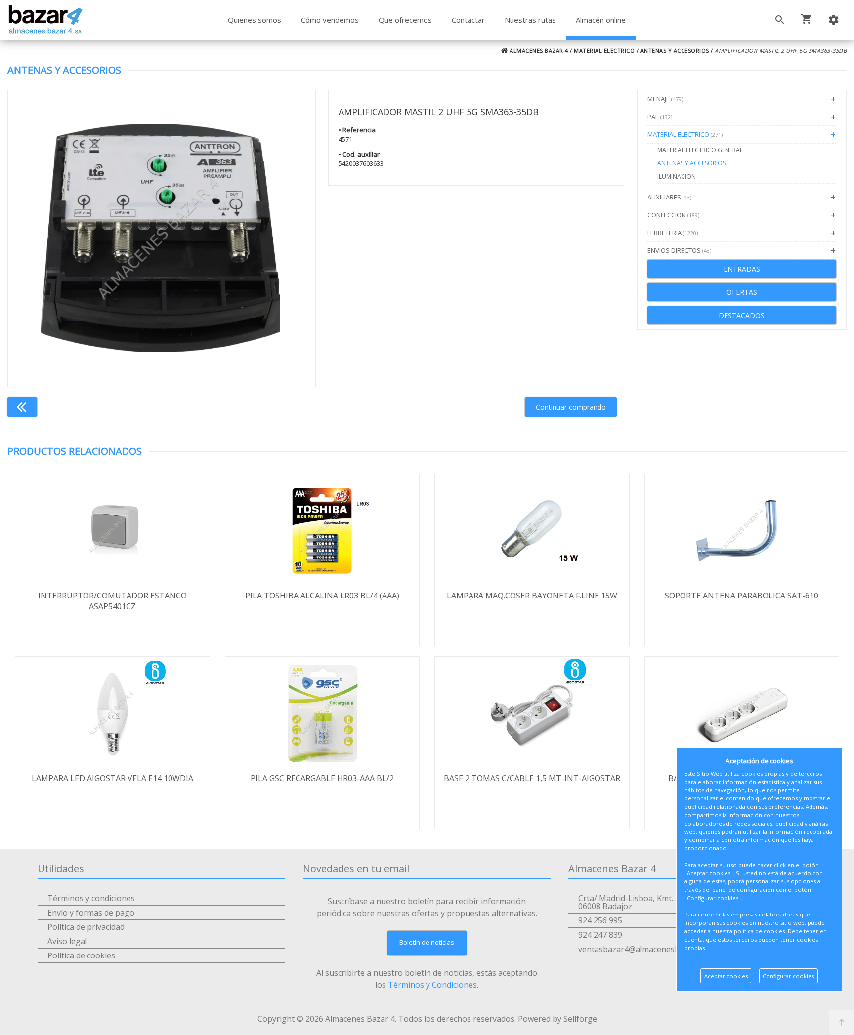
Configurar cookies (788, 976)
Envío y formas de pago (90, 912)
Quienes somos (254, 20)
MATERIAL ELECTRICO (604, 50)
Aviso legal (67, 941)
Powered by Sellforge (557, 1018)
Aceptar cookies (726, 976)
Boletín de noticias (426, 942)
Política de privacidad (86, 926)
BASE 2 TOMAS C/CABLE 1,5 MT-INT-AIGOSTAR (532, 778)
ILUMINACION (676, 176)
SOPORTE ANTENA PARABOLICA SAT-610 (741, 595)
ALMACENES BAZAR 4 (538, 50)
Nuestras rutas (530, 20)
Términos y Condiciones (432, 984)
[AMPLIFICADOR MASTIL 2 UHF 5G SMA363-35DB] (161, 238)
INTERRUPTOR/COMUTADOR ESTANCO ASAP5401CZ (112, 601)
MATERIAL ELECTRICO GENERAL (700, 150)
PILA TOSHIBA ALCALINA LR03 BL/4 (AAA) (322, 595)
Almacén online (601, 20)
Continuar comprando (571, 407)
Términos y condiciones (91, 898)
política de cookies (759, 931)
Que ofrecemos (405, 20)
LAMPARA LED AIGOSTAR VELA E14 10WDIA (112, 778)
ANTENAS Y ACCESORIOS (674, 50)
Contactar (468, 20)
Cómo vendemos (330, 20)
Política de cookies (81, 955)
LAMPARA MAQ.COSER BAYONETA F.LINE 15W (532, 595)
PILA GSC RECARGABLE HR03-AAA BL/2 (322, 778)
